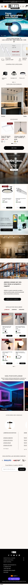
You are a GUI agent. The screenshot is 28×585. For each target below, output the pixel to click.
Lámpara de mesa (7, 445)
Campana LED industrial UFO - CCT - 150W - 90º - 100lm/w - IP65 (7, 199)
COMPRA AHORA (14, 169)
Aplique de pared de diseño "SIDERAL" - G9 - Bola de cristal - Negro (20, 352)
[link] (14, 222)
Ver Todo (5, 448)
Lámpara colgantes (8, 437)
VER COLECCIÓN (10, 20)
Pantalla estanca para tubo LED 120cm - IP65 (21, 199)
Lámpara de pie (7, 442)
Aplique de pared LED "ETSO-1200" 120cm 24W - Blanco (6, 327)
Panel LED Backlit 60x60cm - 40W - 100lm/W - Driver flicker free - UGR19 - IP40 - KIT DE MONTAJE (7, 137)
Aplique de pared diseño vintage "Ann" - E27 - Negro (7, 352)
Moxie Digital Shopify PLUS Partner (20, 581)
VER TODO (14, 148)
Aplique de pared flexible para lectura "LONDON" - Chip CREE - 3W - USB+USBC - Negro (20, 327)
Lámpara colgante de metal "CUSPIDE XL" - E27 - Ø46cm (19, 137)
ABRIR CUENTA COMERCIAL (12, 299)
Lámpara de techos (8, 440)
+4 (5, 359)
